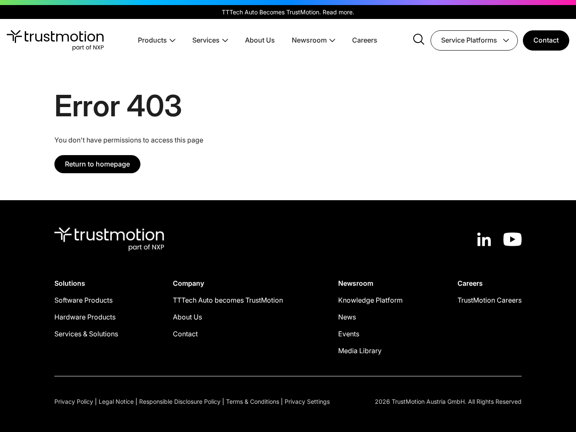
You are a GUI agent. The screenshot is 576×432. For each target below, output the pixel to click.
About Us (260, 40)
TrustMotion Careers (490, 300)
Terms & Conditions (252, 401)
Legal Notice (116, 401)
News (347, 317)
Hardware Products (85, 317)
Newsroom (309, 40)
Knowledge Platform (370, 300)
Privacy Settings (307, 401)
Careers (364, 40)
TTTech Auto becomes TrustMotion (228, 300)
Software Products (83, 300)
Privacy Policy (73, 401)
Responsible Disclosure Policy (180, 401)
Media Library (360, 350)
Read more (338, 12)
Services (206, 40)
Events (348, 334)
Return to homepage (97, 164)
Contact (546, 40)
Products (152, 40)
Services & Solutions (86, 334)
